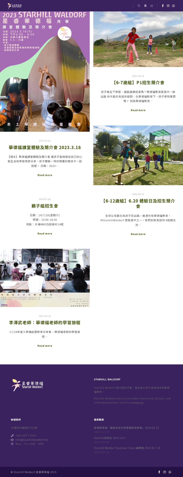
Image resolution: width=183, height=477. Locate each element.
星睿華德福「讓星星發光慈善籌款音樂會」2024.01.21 (126, 427)
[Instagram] (168, 5)
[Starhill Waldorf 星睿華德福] (14, 5)
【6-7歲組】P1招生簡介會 (138, 82)
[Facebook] (162, 5)
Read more (45, 175)
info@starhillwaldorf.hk (31, 439)
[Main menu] (152, 6)
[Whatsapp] (173, 5)
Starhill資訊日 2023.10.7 (110, 438)
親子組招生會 (44, 206)
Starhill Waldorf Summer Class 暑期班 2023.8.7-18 (127, 448)
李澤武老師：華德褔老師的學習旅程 (45, 322)
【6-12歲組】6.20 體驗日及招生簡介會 (138, 203)
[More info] (145, 6)
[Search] (139, 6)
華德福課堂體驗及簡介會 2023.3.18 (45, 147)
